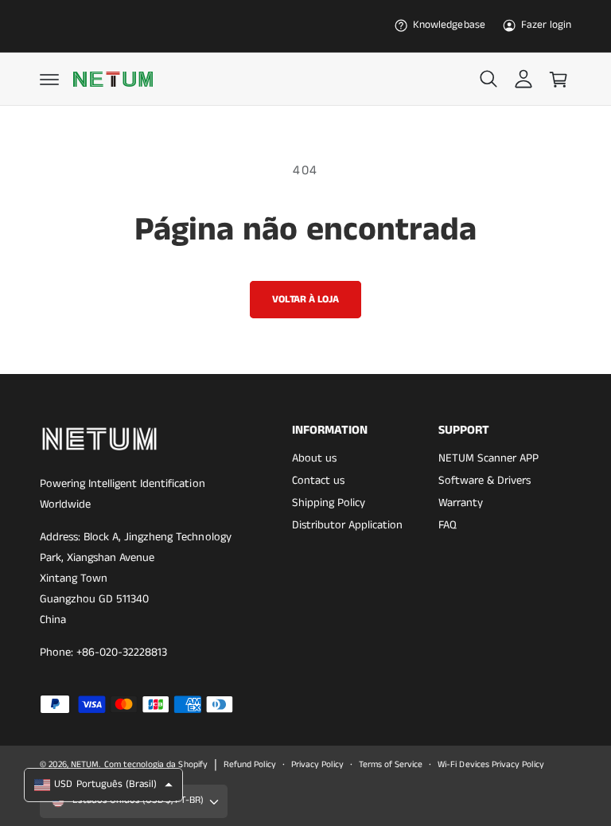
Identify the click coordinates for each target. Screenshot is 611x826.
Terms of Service (390, 764)
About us (314, 458)
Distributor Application (347, 525)
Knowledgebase (449, 25)
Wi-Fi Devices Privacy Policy (490, 764)
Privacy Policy (317, 764)
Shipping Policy (328, 503)
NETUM (85, 764)
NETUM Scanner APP (488, 458)
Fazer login (546, 25)
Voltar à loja (305, 299)
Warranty (460, 503)
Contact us (318, 481)
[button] (49, 79)
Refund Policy (250, 764)
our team (301, 14)
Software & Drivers (484, 481)
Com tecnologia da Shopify (155, 764)
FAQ (447, 525)
